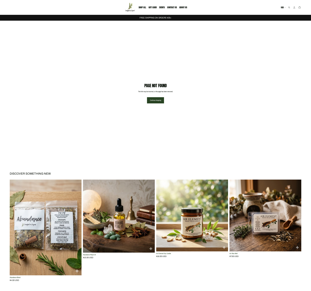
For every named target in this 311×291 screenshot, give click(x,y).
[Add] (78, 271)
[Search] (289, 7)
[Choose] (151, 249)
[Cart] (299, 7)
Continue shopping (155, 100)
